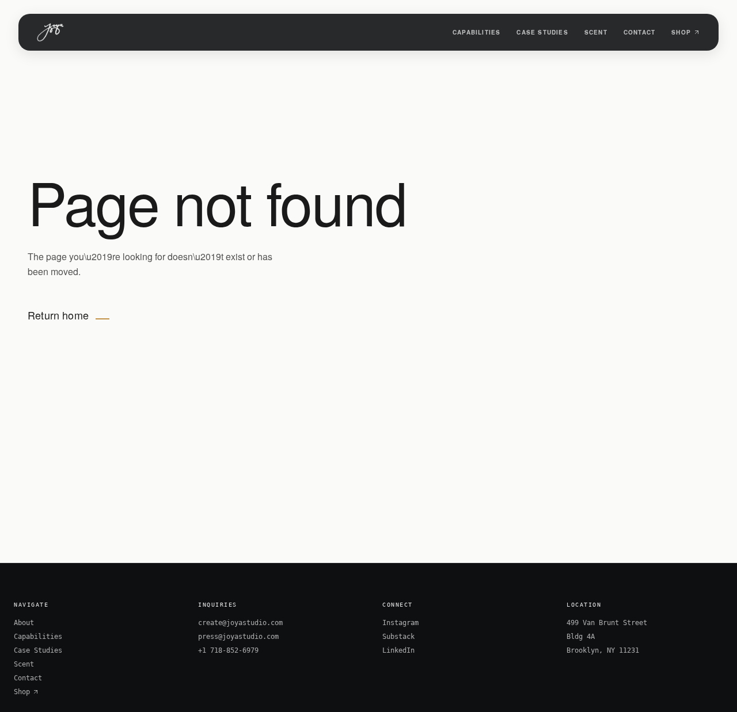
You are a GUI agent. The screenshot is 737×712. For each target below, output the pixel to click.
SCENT (595, 32)
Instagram (400, 623)
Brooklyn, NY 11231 (603, 650)
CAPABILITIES (476, 32)
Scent (24, 664)
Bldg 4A (581, 637)
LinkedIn (398, 650)
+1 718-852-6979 (228, 650)
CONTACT (639, 32)
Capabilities (38, 637)
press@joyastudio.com (238, 637)
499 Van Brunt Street (607, 623)
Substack (398, 637)
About (24, 623)
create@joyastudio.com (240, 623)
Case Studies (38, 650)
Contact (28, 678)
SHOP (681, 32)
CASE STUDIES (542, 32)
